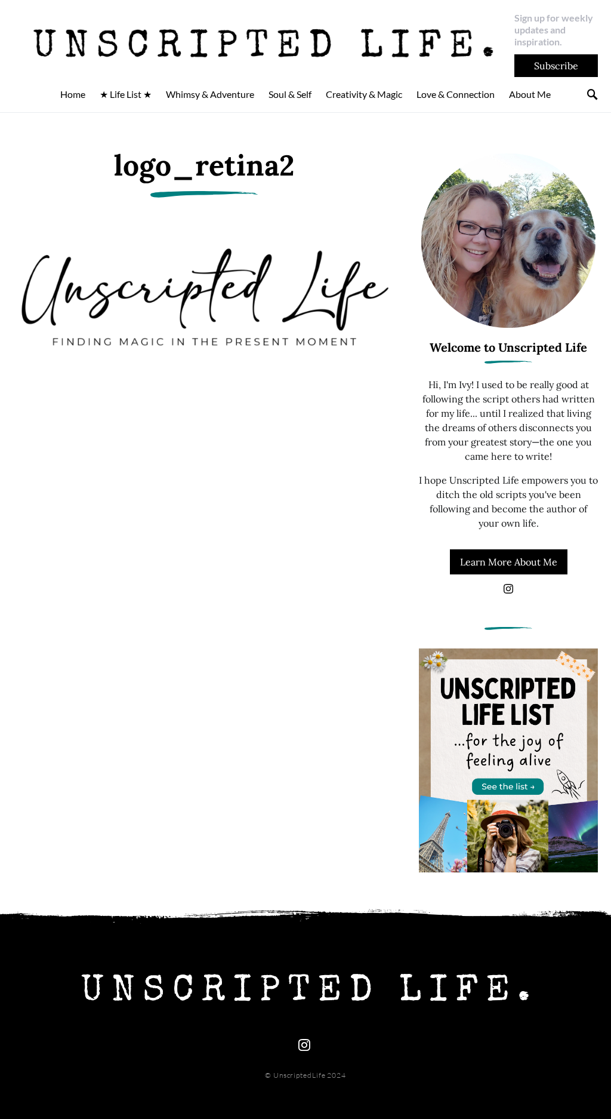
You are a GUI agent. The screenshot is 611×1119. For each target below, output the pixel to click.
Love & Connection (455, 94)
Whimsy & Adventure (210, 94)
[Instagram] (508, 589)
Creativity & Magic (364, 94)
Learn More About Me (508, 562)
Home (72, 94)
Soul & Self (290, 94)
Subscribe (556, 66)
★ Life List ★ (126, 94)
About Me (530, 94)
